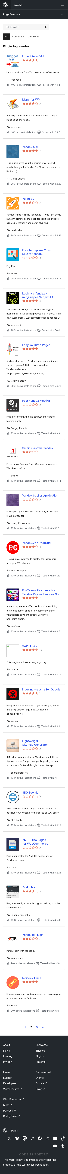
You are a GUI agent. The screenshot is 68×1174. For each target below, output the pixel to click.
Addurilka (28, 887)
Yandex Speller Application (40, 495)
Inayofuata (50, 1027)
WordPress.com (14, 1099)
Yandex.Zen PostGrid (36, 543)
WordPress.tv (12, 1089)
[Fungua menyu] (63, 5)
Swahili (15, 1130)
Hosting (7, 1056)
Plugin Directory (11, 14)
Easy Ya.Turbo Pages (36, 345)
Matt (7, 1105)
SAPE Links (29, 646)
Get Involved (43, 1072)
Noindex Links (31, 978)
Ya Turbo (28, 198)
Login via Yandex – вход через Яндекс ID (37, 295)
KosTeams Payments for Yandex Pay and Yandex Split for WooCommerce (41, 592)
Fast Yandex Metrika (36, 400)
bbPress (9, 1110)
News (6, 1050)
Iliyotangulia (18, 1027)
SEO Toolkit (30, 792)
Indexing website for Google (41, 689)
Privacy (7, 1061)
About (6, 1044)
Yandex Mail (30, 147)
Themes (40, 1050)
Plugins (40, 1056)
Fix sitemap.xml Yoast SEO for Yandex (37, 252)
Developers (9, 1083)
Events (40, 1077)
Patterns (41, 1061)
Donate (41, 1083)
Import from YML (33, 56)
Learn (6, 1072)
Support (7, 1077)
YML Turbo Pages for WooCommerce (35, 841)
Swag (40, 1089)
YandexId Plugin (32, 934)
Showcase (42, 1044)
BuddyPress (11, 1116)
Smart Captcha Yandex (37, 448)
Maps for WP (31, 99)
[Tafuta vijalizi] (46, 27)
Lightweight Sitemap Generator (35, 742)
